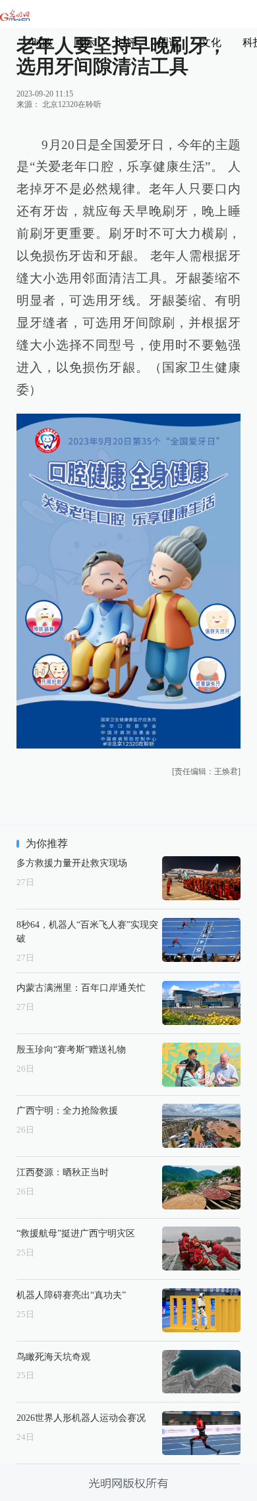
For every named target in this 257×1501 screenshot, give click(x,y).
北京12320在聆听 (71, 104)
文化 (210, 42)
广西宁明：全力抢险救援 (67, 1110)
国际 (84, 42)
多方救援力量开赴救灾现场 (71, 863)
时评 (126, 42)
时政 (42, 42)
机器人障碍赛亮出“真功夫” (71, 1295)
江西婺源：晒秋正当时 (62, 1172)
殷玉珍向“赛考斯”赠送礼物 (71, 1049)
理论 (168, 42)
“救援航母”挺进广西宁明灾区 (75, 1233)
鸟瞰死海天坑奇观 (53, 1356)
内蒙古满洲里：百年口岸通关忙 (81, 987)
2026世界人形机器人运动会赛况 (81, 1417)
